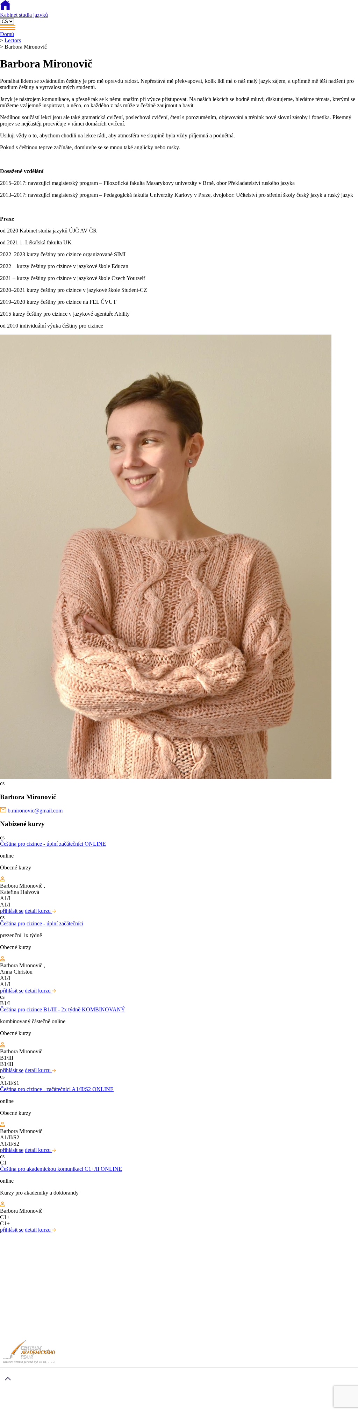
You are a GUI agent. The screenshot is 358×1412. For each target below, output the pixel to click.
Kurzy (21, 1319)
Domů (7, 34)
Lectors (13, 40)
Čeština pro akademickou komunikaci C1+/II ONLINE (61, 1169)
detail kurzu (38, 911)
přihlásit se (11, 911)
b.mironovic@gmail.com (34, 810)
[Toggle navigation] (179, 28)
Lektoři (22, 1325)
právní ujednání (47, 1409)
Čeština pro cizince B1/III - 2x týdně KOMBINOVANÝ (62, 1009)
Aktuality (24, 1331)
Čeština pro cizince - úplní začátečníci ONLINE (53, 844)
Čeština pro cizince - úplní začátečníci (41, 923)
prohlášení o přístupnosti (93, 1409)
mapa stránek (14, 1409)
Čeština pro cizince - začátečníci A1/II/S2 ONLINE (57, 1089)
